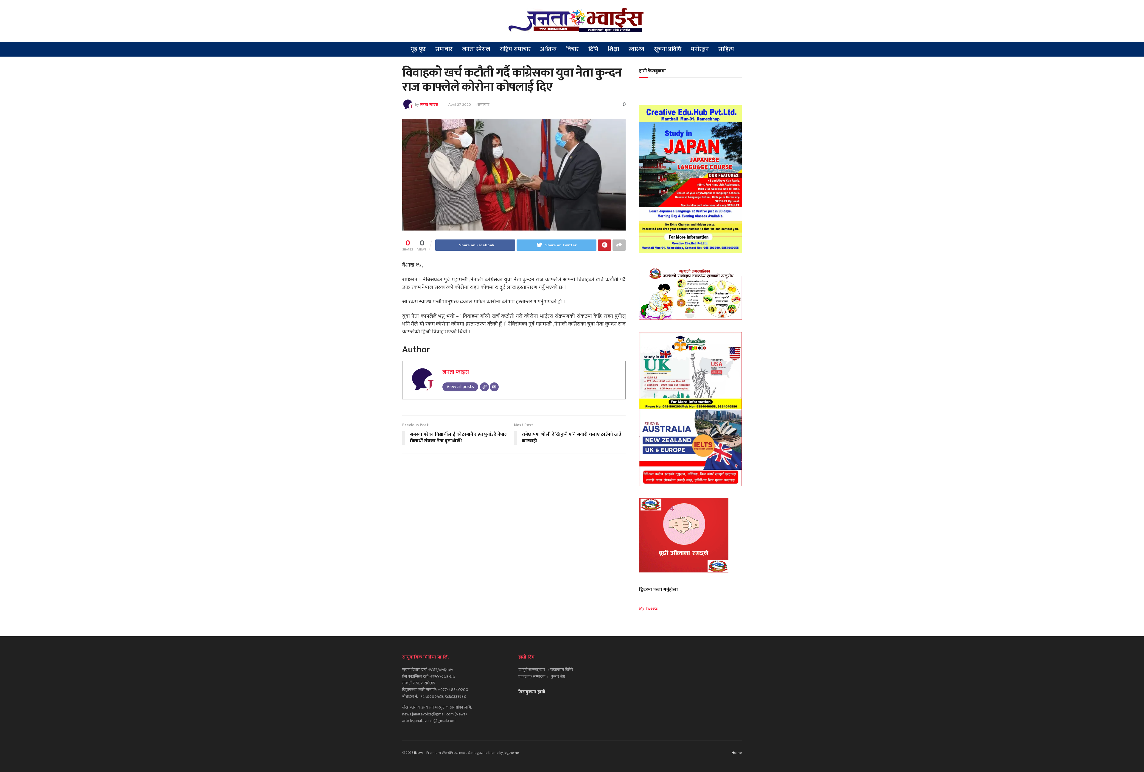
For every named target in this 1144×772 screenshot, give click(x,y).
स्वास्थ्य (636, 49)
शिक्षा (613, 49)
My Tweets (648, 608)
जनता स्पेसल (476, 49)
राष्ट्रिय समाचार (515, 49)
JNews (418, 753)
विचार (572, 49)
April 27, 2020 (459, 104)
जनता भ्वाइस (429, 104)
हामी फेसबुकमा (652, 71)
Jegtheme (511, 753)
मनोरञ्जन (700, 49)
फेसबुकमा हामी (531, 692)
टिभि (593, 49)
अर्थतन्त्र (548, 49)
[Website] (484, 386)
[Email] (494, 386)
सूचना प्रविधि (667, 49)
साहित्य (726, 49)
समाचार (444, 49)
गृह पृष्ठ (418, 49)
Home (737, 752)
